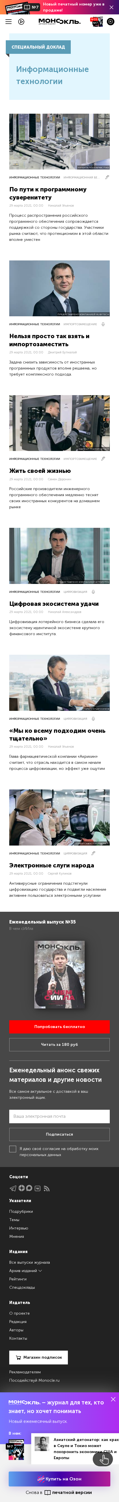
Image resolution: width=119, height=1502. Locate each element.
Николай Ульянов (61, 205)
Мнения (16, 1236)
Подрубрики (21, 1211)
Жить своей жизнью (40, 470)
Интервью (18, 1228)
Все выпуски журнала (29, 1262)
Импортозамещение (80, 324)
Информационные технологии (34, 177)
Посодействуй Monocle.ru (34, 1380)
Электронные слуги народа (51, 865)
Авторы (16, 1330)
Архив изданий (23, 1270)
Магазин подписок (42, 1357)
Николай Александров (64, 612)
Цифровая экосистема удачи (54, 603)
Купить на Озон (62, 1479)
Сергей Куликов (59, 873)
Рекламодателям (25, 1372)
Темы (14, 1219)
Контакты (18, 1338)
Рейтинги (18, 1279)
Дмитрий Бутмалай (62, 352)
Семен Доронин (59, 479)
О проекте (19, 1313)
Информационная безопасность (82, 177)
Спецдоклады (22, 1287)
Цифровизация (75, 592)
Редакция (18, 1321)
